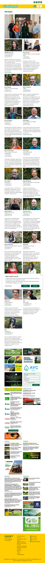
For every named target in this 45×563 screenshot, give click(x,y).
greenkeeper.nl (14, 559)
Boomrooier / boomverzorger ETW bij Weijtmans (16, 422)
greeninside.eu (25, 560)
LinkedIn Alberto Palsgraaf (28, 105)
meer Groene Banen (13, 430)
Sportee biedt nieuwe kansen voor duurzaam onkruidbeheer (34, 483)
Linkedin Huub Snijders (27, 134)
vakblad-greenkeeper (36, 541)
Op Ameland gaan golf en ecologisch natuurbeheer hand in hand (12, 505)
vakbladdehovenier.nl (36, 559)
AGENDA (7, 441)
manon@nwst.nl (8, 247)
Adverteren (19, 550)
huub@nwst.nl (26, 123)
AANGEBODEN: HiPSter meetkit (29, 393)
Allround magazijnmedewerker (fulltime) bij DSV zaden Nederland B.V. (15, 413)
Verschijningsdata (20, 554)
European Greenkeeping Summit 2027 (15, 456)
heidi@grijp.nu (8, 303)
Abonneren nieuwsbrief (21, 543)
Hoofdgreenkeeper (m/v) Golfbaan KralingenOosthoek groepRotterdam (16, 398)
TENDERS (25, 441)
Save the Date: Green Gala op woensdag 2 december (16, 452)
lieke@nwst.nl (8, 153)
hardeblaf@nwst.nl (9, 332)
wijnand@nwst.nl (27, 183)
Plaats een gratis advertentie (29, 395)
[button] (8, 286)
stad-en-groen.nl (21, 559)
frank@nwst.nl (27, 214)
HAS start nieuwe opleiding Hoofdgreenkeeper (15, 448)
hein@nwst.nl (26, 56)
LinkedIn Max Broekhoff (9, 105)
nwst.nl (30, 560)
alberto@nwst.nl (27, 90)
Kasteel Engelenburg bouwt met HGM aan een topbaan (34, 497)
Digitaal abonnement (21, 541)
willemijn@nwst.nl (8, 55)
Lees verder (20, 282)
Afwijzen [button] (25, 286)
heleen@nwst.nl (8, 214)
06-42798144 (34, 539)
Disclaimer (19, 548)
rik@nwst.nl (7, 123)
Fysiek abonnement (21, 536)
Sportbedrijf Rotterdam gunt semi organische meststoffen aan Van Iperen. (31, 444)
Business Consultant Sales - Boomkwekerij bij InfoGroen (15, 426)
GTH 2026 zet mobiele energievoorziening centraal (16, 444)
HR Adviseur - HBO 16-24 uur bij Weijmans (15, 418)
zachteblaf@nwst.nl (28, 303)
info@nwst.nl (34, 536)
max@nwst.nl (8, 90)
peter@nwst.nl (27, 153)
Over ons (19, 537)
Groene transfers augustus (34, 478)
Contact (18, 540)
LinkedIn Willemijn (8, 72)
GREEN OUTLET (27, 388)
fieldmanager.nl (7, 559)
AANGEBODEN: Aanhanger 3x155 (29, 390)
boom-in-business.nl (17, 560)
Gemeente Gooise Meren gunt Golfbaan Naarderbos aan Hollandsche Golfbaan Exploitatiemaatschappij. (31, 448)
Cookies (18, 553)
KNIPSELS (7, 476)
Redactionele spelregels (22, 546)
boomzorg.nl (28, 559)
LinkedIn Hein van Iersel (28, 71)
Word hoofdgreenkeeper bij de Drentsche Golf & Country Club (16, 393)
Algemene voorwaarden (22, 547)
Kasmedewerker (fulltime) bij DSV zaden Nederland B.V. (16, 408)
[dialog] (22, 281)
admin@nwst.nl (8, 183)
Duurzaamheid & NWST (21, 539)
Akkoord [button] (35, 286)
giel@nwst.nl (26, 247)
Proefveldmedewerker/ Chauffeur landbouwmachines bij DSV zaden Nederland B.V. (15, 403)
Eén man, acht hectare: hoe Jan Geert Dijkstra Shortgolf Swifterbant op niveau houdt (34, 493)
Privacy (18, 551)
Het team (19, 544)
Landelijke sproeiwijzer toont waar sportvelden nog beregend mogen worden (34, 488)
